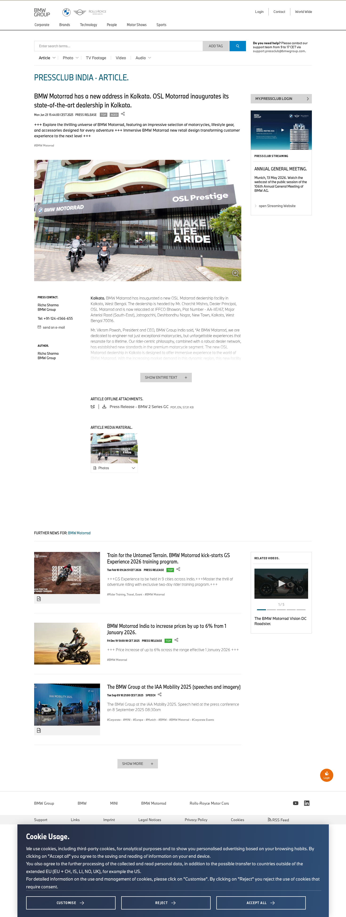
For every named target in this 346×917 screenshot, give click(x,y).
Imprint (109, 819)
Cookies (237, 819)
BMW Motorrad (153, 803)
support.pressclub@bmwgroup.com (279, 51)
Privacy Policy (196, 819)
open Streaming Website (277, 206)
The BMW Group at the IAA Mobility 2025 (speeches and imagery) (174, 686)
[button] (281, 583)
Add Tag (216, 46)
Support (40, 819)
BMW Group (44, 803)
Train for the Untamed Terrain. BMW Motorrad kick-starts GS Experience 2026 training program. (168, 558)
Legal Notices (149, 819)
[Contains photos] (39, 599)
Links (75, 819)
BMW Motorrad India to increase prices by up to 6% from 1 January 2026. (166, 629)
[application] (281, 584)
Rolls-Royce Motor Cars (209, 803)
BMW (82, 803)
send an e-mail (53, 327)
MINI (114, 803)
